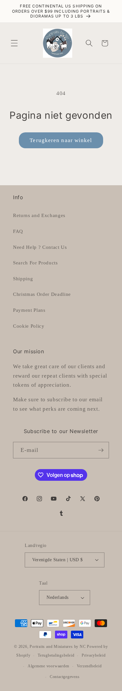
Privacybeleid (94, 655)
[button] (14, 43)
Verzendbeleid (89, 666)
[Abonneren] (101, 450)
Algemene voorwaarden (48, 666)
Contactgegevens (65, 676)
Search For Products (35, 262)
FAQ (18, 231)
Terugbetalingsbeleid (56, 655)
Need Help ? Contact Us (40, 247)
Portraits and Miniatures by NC (58, 646)
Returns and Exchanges (39, 215)
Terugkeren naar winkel (61, 140)
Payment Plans (29, 310)
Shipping (23, 278)
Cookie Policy (29, 326)
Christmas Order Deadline (42, 294)
